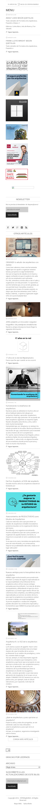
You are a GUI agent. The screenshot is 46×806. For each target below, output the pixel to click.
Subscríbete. (27, 804)
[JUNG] (17, 110)
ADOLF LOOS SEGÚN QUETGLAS (19, 18)
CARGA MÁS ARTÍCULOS (23, 739)
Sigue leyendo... (13, 32)
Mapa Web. (18, 804)
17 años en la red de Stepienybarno (20, 358)
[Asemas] (23, 1)
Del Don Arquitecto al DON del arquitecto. (22, 481)
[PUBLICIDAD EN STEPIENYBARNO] (17, 65)
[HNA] (17, 154)
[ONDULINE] (17, 174)
